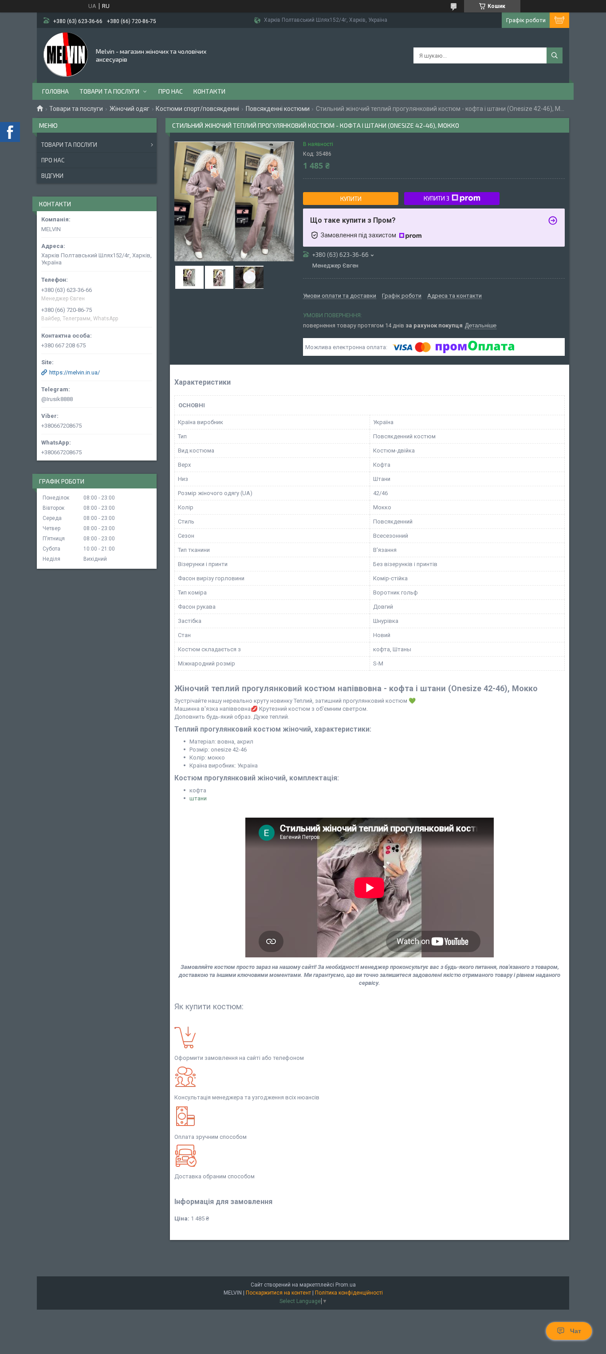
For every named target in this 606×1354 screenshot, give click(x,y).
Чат (575, 1330)
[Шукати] (555, 55)
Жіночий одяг (130, 108)
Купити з (436, 198)
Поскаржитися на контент (278, 1293)
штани (198, 798)
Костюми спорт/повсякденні (197, 108)
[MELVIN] (65, 54)
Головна (55, 91)
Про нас (170, 91)
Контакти (209, 91)
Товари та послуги (109, 91)
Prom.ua (345, 1285)
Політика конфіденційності (349, 1293)
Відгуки (52, 175)
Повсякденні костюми (278, 108)
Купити (351, 198)
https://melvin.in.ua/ (74, 372)
